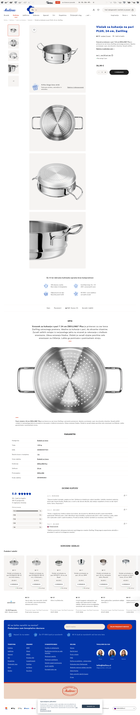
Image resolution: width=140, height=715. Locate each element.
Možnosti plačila (50, 656)
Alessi (28, 651)
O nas (72, 677)
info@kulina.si (103, 665)
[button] (14, 584)
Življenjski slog (12, 664)
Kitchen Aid (30, 657)
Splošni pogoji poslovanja (53, 663)
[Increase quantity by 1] (105, 72)
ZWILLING (40, 473)
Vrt (9, 657)
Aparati (10, 654)
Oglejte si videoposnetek (75, 87)
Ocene (72, 648)
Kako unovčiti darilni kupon (79, 674)
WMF (28, 648)
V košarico (119, 72)
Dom (9, 667)
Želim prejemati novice (119, 626)
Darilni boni (74, 651)
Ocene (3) (72, 308)
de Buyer (29, 667)
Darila (134, 15)
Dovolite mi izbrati (45, 711)
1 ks (38, 454)
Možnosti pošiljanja (51, 659)
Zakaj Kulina (74, 670)
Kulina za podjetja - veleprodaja (80, 661)
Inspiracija (115, 15)
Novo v (125, 15)
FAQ (71, 657)
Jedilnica (10, 651)
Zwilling (28, 664)
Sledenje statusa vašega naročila (81, 667)
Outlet (10, 670)
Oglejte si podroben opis (104, 49)
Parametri (57, 308)
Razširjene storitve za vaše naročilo (54, 652)
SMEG (28, 654)
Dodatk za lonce (42, 440)
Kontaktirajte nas (51, 669)
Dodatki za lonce (43, 459)
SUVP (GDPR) (49, 666)
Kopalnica (11, 661)
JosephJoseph (30, 661)
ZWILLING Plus (42, 463)
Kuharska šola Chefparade (78, 664)
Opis (48, 308)
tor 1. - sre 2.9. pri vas (103, 55)
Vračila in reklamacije (52, 648)
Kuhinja (10, 648)
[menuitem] (6, 15)
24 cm (39, 468)
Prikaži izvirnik (54, 526)
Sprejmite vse (91, 706)
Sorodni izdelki (87, 308)
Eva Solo (29, 670)
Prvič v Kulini (74, 654)
